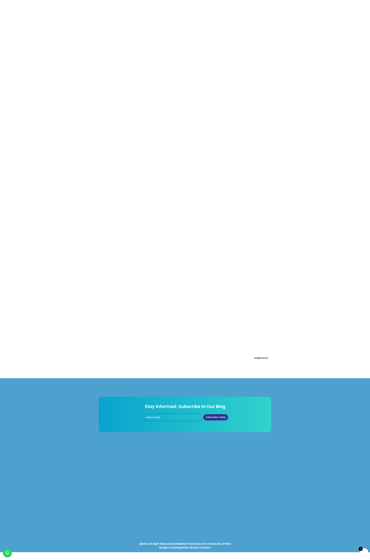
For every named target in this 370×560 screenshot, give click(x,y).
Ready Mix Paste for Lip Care (157, 524)
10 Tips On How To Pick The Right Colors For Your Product (225, 36)
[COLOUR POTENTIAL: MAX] (140, 179)
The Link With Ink (122, 71)
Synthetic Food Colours (155, 471)
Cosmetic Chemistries (130, 266)
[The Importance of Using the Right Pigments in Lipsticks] (229, 210)
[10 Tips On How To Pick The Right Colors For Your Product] (140, 40)
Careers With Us (241, 486)
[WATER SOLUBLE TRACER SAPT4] (229, 329)
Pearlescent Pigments (199, 456)
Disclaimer (238, 493)
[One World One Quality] (140, 241)
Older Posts (261, 358)
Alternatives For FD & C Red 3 (203, 475)
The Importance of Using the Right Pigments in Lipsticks (139, 206)
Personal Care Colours (154, 498)
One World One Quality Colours (159, 456)
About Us (237, 456)
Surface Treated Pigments (157, 517)
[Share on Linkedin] (195, 55)
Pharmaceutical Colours (155, 478)
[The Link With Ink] (229, 75)
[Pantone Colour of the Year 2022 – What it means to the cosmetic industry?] (140, 109)
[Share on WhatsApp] (201, 55)
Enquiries (237, 463)
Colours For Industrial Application (205, 509)
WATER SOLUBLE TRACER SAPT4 (133, 325)
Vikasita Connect (200, 547)
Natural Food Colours (154, 463)
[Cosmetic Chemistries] (229, 269)
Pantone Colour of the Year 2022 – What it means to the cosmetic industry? (228, 106)
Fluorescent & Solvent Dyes (202, 494)
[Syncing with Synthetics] (140, 297)
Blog (235, 478)
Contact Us (239, 471)
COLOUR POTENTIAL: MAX (223, 175)
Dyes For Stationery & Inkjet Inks (204, 502)
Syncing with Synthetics (222, 294)
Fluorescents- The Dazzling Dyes (137, 144)
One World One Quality (220, 238)
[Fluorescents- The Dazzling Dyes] (229, 147)
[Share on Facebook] (189, 55)
